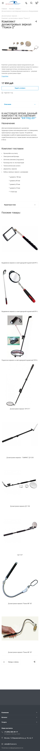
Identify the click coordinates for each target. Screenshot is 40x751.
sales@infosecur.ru (10, 744)
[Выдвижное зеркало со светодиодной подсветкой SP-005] (20, 287)
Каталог (4, 717)
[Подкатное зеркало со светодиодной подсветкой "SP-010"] (20, 336)
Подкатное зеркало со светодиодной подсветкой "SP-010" (20, 360)
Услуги (4, 722)
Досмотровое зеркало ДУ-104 (20, 506)
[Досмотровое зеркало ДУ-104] (20, 482)
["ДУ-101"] (20, 531)
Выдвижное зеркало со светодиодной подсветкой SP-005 (20, 311)
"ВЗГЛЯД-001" (28, 118)
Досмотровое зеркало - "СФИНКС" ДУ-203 (20, 457)
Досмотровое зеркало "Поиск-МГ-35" (20, 652)
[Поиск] (31, 3)
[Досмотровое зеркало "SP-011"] (20, 385)
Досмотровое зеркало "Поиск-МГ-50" (20, 603)
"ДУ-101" (20, 555)
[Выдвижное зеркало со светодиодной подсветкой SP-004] (20, 239)
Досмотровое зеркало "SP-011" (20, 409)
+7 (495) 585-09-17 (11, 732)
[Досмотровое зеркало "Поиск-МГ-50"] (20, 580)
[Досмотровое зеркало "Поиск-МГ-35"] (20, 628)
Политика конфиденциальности (12, 748)
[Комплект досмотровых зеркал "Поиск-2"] (20, 46)
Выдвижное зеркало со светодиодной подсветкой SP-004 (20, 263)
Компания (5, 712)
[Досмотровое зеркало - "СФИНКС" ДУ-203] (20, 433)
